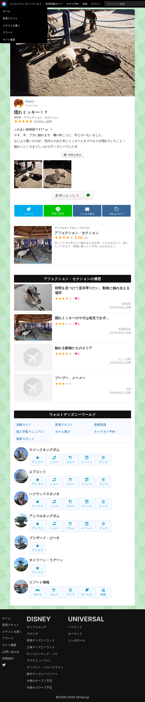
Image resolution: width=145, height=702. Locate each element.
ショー (54, 462)
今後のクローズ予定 (39, 687)
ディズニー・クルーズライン (45, 667)
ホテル (37, 594)
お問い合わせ (10, 652)
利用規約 (8, 658)
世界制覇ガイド (54, 3)
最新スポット (25, 439)
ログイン (96, 3)
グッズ (103, 462)
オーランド (75, 633)
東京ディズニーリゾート (42, 674)
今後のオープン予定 (39, 680)
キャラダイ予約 (104, 431)
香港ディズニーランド (41, 640)
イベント (87, 462)
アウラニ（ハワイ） (39, 660)
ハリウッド (75, 627)
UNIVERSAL (86, 619)
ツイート (29, 213)
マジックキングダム (44, 450)
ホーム (6, 11)
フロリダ (32, 633)
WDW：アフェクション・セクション (36, 117)
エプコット (37, 472)
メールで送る (87, 213)
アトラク (37, 462)
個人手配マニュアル (29, 431)
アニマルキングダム (44, 516)
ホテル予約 (72, 3)
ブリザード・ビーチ (44, 538)
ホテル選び (62, 431)
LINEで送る (58, 213)
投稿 (85, 3)
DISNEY (39, 619)
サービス (87, 594)
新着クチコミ (10, 18)
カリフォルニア (36, 627)
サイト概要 (9, 39)
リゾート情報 (39, 582)
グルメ (70, 462)
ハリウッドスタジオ (44, 494)
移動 (103, 594)
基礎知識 (100, 424)
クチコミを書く (11, 25)
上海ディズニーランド (41, 647)
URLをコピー (116, 213)
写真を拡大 (74, 154)
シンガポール (76, 640)
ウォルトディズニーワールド (26, 3)
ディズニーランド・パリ (42, 654)
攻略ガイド (23, 424)
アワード (8, 32)
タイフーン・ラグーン (46, 560)
